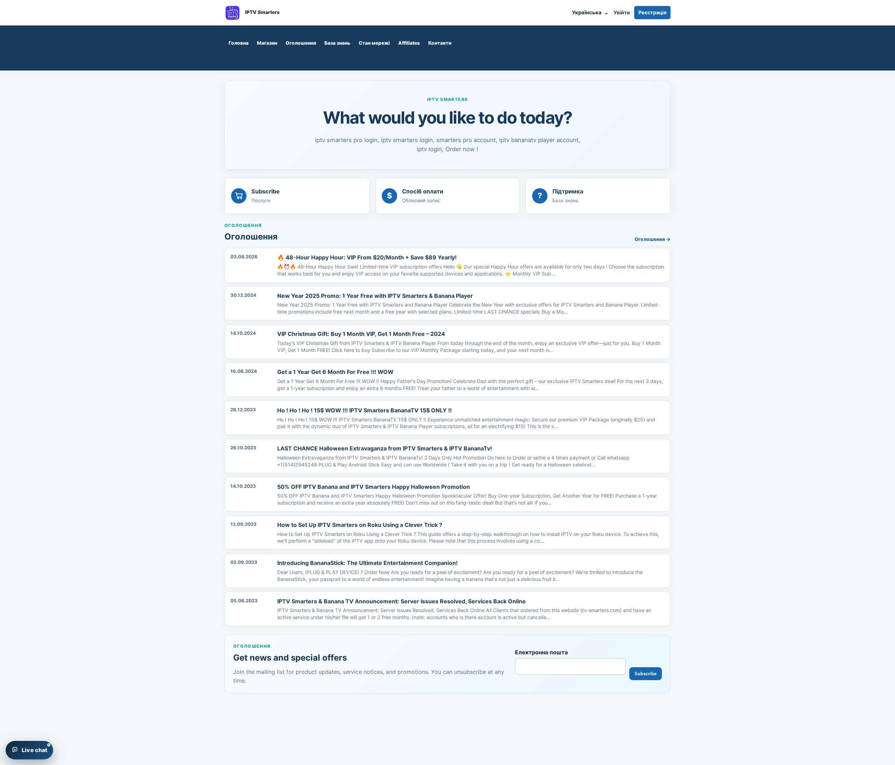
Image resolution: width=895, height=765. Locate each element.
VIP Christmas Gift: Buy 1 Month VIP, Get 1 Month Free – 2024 (361, 333)
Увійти (622, 12)
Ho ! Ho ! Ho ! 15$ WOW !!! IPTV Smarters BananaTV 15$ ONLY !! (364, 410)
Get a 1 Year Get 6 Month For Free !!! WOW (335, 371)
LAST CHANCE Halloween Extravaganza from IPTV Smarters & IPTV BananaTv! (384, 448)
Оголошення (301, 43)
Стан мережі (374, 43)
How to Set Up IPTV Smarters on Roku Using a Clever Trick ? (359, 524)
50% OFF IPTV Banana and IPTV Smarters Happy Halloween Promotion (373, 486)
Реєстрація (652, 12)
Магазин (267, 43)
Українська (590, 12)
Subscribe (646, 673)
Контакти (439, 43)
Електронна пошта (541, 652)
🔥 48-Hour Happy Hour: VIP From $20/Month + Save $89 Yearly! (367, 257)
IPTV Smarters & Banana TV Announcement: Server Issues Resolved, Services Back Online (401, 601)
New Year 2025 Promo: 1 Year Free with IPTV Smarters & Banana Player (375, 295)
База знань (337, 43)
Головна (239, 43)
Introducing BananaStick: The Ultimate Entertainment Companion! (367, 562)
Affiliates (409, 43)
